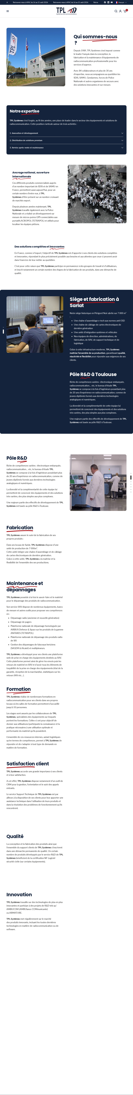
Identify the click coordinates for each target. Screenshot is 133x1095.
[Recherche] (116, 11)
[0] (124, 11)
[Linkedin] (108, 2)
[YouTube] (111, 2)
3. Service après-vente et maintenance (27, 147)
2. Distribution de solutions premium (26, 140)
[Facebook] (105, 2)
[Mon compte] (120, 11)
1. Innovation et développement (24, 133)
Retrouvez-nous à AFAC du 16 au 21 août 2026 (25, 2)
